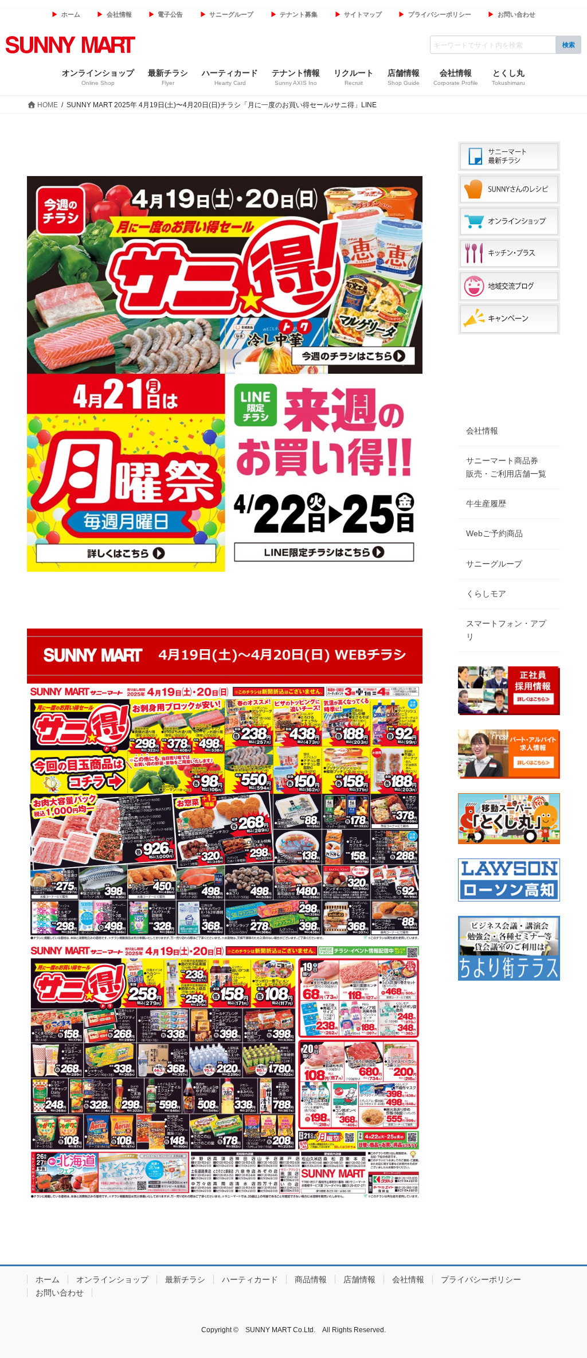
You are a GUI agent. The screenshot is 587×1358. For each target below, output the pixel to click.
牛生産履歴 (486, 503)
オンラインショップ (112, 1279)
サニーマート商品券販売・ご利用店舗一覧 (506, 467)
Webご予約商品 (494, 533)
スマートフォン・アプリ (506, 630)
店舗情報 (359, 1279)
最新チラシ (185, 1279)
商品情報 (311, 1279)
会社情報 (119, 14)
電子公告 (170, 14)
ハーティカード (250, 1279)
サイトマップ (363, 14)
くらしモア (486, 593)
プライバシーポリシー (439, 14)
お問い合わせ (516, 14)
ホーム (70, 14)
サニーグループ (231, 14)
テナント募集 (299, 14)
